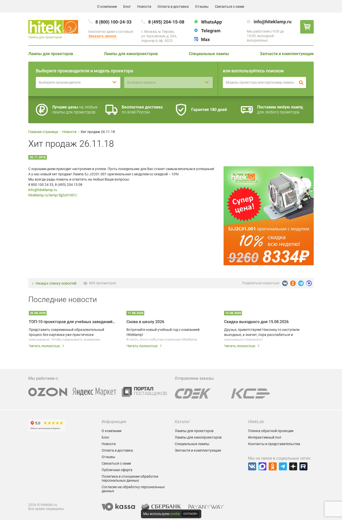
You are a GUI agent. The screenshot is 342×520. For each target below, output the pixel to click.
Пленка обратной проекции (270, 431)
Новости (144, 7)
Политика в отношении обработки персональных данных (130, 478)
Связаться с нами (229, 7)
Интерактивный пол (264, 437)
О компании (107, 7)
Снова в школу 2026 (145, 321)
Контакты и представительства (274, 444)
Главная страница (43, 132)
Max (205, 39)
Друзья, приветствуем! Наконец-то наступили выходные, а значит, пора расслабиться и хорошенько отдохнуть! (261, 335)
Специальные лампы (209, 53)
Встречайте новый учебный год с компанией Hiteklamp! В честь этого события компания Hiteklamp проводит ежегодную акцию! (163, 335)
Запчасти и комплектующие (287, 53)
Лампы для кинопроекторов (131, 53)
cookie (175, 514)
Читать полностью (44, 346)
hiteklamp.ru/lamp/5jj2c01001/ (52, 195)
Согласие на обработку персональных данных (133, 489)
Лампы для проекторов (50, 53)
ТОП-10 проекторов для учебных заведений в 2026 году (72, 321)
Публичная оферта (117, 470)
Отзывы (202, 7)
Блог (127, 7)
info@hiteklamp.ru (272, 21)
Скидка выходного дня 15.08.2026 (256, 321)
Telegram (211, 30)
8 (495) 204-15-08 (166, 22)
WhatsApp (211, 22)
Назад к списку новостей (56, 283)
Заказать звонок (102, 36)
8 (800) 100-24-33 (113, 22)
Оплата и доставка (173, 7)
